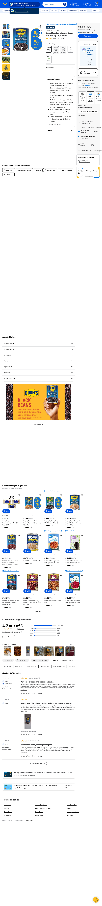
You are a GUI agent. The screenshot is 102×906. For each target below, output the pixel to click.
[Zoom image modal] (40, 35)
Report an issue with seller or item (91, 127)
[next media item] (40, 37)
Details (96, 131)
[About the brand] (72, 378)
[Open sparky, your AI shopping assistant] (96, 900)
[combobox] (54, 4)
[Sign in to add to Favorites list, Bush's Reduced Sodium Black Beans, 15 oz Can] (61, 495)
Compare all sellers (84, 162)
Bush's (69, 808)
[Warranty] (72, 361)
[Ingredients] (72, 67)
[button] (75, 4)
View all (71, 644)
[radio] (49, 49)
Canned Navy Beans (41, 805)
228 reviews (21, 629)
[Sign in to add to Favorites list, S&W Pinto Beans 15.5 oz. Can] (61, 574)
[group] (55, 38)
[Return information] (91, 32)
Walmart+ (83, 10)
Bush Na (6, 808)
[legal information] (94, 30)
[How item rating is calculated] (21, 632)
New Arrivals (73, 10)
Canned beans (8, 812)
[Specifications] (72, 349)
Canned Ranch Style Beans (43, 808)
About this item (9, 337)
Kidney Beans (39, 815)
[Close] (37, 11)
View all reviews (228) (38, 763)
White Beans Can (71, 805)
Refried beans (39, 812)
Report (40, 693)
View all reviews (9, 637)
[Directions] (72, 355)
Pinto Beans (7, 815)
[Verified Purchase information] (39, 678)
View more (37, 611)
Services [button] (20, 10)
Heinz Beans (7, 805)
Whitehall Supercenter (85, 107)
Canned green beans (73, 812)
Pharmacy (63, 10)
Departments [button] (8, 10)
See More (37, 424)
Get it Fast (54, 10)
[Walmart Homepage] (5, 4)
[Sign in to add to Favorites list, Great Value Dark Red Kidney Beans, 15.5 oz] (82, 574)
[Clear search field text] (60, 4)
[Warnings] (72, 372)
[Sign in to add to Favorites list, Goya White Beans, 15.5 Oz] (40, 535)
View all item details (55, 124)
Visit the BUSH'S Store (52, 30)
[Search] (64, 4)
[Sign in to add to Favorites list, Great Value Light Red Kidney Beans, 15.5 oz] (61, 535)
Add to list (85, 150)
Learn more (84, 138)
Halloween (45, 10)
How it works (89, 63)
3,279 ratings (61, 38)
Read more (24, 690)
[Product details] (72, 343)
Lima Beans (70, 815)
